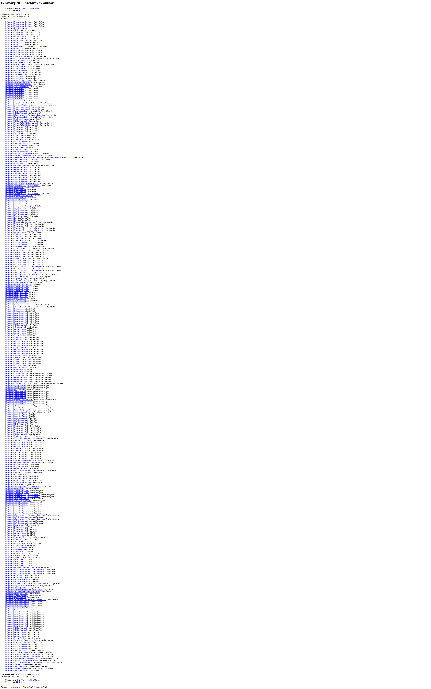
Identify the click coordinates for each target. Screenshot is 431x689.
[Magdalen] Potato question (15, 77)
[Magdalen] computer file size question (19, 440)
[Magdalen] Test (11, 28)
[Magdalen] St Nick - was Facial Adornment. (21, 248)
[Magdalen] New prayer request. (17, 143)
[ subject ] (31, 8)
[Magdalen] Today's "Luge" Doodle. (18, 81)
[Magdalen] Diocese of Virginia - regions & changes (24, 105)
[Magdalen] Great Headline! (15, 62)
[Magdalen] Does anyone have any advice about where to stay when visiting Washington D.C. (39, 157)
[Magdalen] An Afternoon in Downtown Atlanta (22, 111)
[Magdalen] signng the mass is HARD (19, 196)
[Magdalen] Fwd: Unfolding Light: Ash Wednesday (24, 64)
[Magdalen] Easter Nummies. (16, 642)
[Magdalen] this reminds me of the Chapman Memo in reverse (27, 584)
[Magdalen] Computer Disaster (16, 73)
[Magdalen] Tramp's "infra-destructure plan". (21, 222)
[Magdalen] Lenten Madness (15, 38)
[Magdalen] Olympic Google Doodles (19, 56)
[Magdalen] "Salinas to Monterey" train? (20, 277)
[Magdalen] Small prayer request (17, 119)
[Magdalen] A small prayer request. (18, 107)
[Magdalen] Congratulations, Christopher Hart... (22, 658)
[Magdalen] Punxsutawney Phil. (17, 32)
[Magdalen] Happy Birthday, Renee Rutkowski (22, 103)
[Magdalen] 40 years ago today (16, 279)
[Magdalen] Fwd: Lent (13, 664)
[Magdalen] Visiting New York (16, 113)
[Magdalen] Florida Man (14, 101)
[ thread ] (24, 8)
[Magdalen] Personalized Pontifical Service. (21, 652)
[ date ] (37, 8)
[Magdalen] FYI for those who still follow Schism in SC (25, 58)
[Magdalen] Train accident (14, 42)
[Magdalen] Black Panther (14, 30)
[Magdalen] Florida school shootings (18, 22)
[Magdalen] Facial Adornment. (16, 70)
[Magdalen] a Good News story (16, 151)
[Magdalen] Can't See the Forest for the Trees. (21, 640)
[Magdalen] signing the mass (15, 36)
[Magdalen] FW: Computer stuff (17, 87)
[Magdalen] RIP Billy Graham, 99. (17, 83)
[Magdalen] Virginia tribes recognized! (19, 46)
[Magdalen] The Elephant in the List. (18, 40)
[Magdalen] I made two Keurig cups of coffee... (22, 186)
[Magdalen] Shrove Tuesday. (15, 60)
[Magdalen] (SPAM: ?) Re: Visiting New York (22, 123)
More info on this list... (13, 10)
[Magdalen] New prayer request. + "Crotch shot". (23, 159)
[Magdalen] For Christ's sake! (16, 208)
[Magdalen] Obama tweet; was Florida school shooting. (25, 115)
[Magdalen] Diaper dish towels (16, 75)
